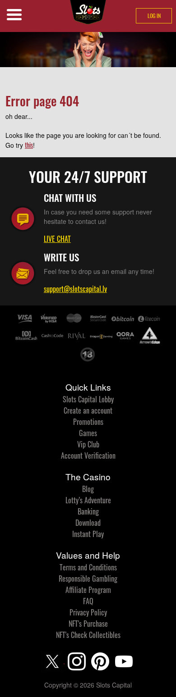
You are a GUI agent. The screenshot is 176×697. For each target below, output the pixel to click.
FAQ (88, 601)
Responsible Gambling (88, 578)
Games (88, 433)
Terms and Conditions (88, 567)
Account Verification (88, 455)
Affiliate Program (88, 589)
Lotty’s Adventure (88, 500)
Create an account (88, 410)
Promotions (88, 421)
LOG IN (154, 15)
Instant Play (88, 533)
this (29, 145)
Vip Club (88, 444)
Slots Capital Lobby (88, 399)
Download (88, 522)
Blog (88, 488)
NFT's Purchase (88, 623)
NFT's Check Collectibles (88, 634)
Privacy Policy (88, 612)
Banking (88, 511)
